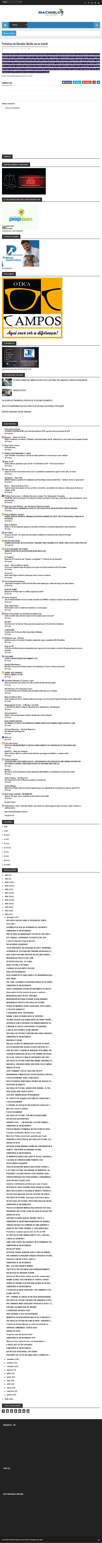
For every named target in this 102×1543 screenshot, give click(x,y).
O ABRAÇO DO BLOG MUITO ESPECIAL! (20, 968)
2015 (6, 900)
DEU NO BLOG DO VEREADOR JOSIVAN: (20, 1272)
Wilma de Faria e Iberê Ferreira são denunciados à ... (26, 1341)
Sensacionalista (11, 713)
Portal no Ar (9, 815)
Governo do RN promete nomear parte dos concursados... (28, 1276)
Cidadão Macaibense (12, 664)
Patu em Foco (10, 469)
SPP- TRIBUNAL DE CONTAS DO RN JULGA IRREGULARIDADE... (29, 1296)
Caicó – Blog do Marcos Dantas (17, 565)
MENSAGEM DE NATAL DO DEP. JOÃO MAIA (21, 995)
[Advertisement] (51, 130)
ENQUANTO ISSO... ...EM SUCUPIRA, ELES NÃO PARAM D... (27, 1122)
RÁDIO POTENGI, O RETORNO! (17, 964)
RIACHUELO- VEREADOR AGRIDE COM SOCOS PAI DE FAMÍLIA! (29, 1064)
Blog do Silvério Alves (13, 696)
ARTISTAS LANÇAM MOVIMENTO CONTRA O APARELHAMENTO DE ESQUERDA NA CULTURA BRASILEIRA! (40, 745)
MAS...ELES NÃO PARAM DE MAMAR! (19, 1266)
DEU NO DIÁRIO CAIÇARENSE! (17, 944)
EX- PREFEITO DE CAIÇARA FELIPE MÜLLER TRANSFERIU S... (28, 1098)
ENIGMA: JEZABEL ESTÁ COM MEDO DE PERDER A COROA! (27, 1279)
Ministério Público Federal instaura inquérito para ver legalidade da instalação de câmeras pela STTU (42, 788)
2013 (6, 907)
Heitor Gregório (11, 597)
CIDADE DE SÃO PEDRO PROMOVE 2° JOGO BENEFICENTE (27, 1228)
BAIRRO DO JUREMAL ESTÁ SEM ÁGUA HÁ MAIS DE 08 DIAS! (28, 1283)
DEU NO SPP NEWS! (13, 1248)
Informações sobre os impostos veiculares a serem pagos (26, 607)
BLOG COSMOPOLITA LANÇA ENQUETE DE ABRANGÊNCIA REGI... (29, 975)
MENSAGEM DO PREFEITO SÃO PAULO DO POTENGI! (25, 1002)
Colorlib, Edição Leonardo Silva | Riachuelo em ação (25, 1539)
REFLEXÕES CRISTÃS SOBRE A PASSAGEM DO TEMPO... (27, 920)
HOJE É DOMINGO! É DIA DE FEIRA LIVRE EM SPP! (24, 1070)
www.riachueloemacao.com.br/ (16, 811)
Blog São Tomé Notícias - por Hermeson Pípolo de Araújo (27, 506)
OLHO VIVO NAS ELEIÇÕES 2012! (18, 1180)
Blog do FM (9, 646)
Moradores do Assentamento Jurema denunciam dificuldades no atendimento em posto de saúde (40, 771)
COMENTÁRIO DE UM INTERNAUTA (18, 930)
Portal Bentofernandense (15, 581)
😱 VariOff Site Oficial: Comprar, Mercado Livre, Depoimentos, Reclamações (32, 707)
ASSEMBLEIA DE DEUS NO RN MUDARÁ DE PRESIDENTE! (26, 927)
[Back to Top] (98, 1539)
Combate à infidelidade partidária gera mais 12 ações (27, 1183)
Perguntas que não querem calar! (19, 1334)
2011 (6, 914)
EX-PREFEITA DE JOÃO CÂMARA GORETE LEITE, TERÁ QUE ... (28, 1235)
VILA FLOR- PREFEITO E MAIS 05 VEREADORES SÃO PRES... (28, 1057)
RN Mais (8, 769)
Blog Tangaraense (12, 605)
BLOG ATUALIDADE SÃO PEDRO (16, 549)
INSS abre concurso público (17, 1108)
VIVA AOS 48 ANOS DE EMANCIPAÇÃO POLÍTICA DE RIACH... (28, 1043)
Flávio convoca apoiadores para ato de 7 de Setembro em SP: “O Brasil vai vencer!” (35, 463)
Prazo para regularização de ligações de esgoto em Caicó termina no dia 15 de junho (35, 567)
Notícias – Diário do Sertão (15, 437)
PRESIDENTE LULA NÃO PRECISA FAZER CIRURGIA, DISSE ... (28, 1173)
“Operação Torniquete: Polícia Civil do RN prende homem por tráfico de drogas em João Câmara (39, 583)
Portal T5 (8, 573)
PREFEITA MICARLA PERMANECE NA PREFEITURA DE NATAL (28, 1129)
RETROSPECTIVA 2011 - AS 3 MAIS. (19, 961)
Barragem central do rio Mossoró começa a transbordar (25, 780)
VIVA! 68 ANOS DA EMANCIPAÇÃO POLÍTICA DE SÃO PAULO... (28, 934)
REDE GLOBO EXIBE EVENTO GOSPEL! (20, 1091)
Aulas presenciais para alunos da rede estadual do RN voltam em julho (30, 682)
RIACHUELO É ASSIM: (14, 1040)
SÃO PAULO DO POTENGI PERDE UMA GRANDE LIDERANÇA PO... (29, 1060)
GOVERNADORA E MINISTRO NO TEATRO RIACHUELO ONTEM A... (30, 1074)
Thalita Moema (10, 785)
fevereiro (10, 1391)
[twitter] (95, 2)
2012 (6, 910)
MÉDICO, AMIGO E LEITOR (14, 674)
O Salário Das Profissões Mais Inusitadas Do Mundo (23, 632)
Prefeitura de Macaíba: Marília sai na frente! (23, 1132)
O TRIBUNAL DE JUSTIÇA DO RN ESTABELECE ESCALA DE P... (28, 1105)
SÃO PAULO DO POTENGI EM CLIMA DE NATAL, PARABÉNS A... (29, 1320)
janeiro (9, 1394)
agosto (9, 1369)
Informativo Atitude (12, 429)
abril (8, 1384)
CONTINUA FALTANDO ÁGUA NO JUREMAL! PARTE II (25, 1218)
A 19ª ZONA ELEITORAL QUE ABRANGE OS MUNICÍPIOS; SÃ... (28, 1170)
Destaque (7, 844)
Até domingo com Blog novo (15, 731)
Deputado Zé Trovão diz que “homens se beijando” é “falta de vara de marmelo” (33, 559)
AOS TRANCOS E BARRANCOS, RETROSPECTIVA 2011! (26, 937)
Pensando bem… (10, 447)
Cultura (6, 839)
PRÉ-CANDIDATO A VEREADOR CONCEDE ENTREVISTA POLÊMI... (29, 1255)
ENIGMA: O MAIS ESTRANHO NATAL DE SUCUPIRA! (24, 1016)
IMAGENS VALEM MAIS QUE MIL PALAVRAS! (16, 411)
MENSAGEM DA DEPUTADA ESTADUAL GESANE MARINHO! (27, 999)
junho (9, 1377)
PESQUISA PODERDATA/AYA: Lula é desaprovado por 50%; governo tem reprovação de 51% (37, 431)
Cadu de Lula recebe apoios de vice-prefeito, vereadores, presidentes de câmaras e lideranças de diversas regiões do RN (44, 489)
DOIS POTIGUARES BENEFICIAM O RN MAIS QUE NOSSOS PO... (29, 1081)
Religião (6, 856)
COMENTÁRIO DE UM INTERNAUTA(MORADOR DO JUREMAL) (28, 1221)
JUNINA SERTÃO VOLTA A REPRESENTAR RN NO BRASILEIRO (25, 551)
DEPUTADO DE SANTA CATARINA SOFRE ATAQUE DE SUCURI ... (29, 1187)
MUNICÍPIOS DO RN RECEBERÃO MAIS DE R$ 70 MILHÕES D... (29, 1317)
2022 (7, 875)
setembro (10, 1366)
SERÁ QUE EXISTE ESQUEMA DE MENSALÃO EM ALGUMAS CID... (29, 1050)
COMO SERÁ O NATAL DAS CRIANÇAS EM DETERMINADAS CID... (29, 1242)
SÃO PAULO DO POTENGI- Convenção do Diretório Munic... (28, 1197)
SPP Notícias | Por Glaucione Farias (18, 688)
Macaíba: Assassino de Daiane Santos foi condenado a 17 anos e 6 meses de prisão (35, 666)
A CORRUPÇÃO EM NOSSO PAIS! (18, 1310)
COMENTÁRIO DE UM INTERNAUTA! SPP (20, 1337)
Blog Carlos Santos (12, 445)
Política (6, 852)
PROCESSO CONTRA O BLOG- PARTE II (20, 1259)
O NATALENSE (10, 630)
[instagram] (88, 2)
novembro (11, 1359)
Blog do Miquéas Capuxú (14, 514)
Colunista (7, 835)
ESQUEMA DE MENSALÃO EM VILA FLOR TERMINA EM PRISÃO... (29, 1053)
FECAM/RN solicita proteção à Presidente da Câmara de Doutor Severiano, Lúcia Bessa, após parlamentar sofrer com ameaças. (46, 499)
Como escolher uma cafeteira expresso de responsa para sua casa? (29, 615)
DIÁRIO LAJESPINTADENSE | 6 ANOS (18, 453)
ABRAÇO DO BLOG (13, 1067)
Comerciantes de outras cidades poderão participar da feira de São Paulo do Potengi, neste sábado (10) (43, 699)
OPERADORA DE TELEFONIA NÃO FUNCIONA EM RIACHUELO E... (29, 951)
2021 (6, 878)
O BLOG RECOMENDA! (14, 1101)
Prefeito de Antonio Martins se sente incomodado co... (28, 1324)
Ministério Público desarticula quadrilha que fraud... (27, 1136)
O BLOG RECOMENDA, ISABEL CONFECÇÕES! (22, 1077)
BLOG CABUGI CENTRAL (13, 721)
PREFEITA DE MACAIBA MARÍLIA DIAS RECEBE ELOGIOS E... (28, 1166)
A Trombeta (9, 557)
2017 (6, 893)
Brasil (5, 827)
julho (9, 1373)
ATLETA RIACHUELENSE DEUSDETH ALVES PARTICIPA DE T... (28, 1047)
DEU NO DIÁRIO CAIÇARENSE (16, 1163)
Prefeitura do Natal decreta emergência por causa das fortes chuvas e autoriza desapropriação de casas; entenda (44, 649)
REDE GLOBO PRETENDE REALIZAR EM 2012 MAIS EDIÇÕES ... (29, 954)
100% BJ (8, 737)
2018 (6, 889)
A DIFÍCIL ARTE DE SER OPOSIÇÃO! (19, 1344)
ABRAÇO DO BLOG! (19, 390)
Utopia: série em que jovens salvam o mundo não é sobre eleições (28, 715)
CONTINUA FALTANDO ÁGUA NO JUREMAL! (21, 1307)
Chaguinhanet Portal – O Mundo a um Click (21, 705)
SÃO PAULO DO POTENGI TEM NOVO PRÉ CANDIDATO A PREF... (29, 1300)
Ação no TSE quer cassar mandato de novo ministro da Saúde (27, 796)
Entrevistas (7, 848)
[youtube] (98, 2)
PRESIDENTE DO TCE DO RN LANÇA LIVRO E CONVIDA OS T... (28, 1354)
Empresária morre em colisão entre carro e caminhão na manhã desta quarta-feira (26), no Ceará (40, 471)
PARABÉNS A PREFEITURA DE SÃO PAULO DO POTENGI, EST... (29, 1139)
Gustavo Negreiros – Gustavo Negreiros (20, 729)
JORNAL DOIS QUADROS (13, 672)
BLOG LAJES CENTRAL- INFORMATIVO (18, 794)
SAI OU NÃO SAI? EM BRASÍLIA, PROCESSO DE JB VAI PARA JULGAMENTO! (27, 400)
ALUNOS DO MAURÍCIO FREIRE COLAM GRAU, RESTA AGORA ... (29, 1006)
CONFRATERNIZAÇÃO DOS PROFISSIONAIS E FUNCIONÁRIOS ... (29, 1177)
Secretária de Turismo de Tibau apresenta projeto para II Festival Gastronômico (34, 624)
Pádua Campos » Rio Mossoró (16, 777)
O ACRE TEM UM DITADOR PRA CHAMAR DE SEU (21, 658)
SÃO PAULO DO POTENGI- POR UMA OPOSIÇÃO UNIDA (26, 1115)
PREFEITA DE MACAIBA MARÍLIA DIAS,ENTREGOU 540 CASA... (29, 1207)
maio (9, 1380)
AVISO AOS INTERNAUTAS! (16, 971)
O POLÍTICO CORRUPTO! (15, 1009)
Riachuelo (7, 860)
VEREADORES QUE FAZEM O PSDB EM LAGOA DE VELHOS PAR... (29, 1211)
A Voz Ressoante (11, 743)
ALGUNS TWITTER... (13, 1293)
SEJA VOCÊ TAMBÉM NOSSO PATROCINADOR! (23, 1094)
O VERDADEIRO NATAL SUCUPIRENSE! (20, 1012)
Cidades (6, 831)
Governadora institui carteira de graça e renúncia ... (26, 992)
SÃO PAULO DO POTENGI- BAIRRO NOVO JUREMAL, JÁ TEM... (28, 1088)
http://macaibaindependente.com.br (17, 76)
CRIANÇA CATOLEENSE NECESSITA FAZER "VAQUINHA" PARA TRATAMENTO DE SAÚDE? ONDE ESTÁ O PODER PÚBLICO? (46, 543)
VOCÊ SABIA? (11, 978)
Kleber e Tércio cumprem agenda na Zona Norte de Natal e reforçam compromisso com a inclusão (40, 526)
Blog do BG (9, 461)
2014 (6, 903)
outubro (10, 1362)
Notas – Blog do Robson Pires (16, 485)
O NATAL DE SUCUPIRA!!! (15, 1238)
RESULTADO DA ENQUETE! (15, 1084)
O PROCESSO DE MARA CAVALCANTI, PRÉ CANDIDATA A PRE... (29, 1289)
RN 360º (8, 621)
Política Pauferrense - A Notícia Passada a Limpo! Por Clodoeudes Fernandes (35, 496)
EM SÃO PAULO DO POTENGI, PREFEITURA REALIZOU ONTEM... (29, 1201)
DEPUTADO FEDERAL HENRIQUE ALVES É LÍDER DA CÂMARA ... (29, 1252)
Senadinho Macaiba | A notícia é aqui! (19, 680)
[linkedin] (92, 2)
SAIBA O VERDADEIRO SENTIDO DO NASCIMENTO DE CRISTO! (28, 988)
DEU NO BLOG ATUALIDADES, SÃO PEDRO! (21, 1351)
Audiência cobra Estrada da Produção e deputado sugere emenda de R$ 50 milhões (35, 640)
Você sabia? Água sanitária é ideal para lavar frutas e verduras (28, 575)
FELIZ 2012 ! (10, 923)
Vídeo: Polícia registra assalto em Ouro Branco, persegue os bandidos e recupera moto (37, 753)
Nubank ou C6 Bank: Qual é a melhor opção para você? (24, 591)
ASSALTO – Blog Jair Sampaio (16, 751)
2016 (6, 896)
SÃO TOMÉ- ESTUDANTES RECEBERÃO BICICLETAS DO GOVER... (29, 982)
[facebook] (85, 2)
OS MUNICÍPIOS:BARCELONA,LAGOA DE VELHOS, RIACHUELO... (29, 1156)
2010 (6, 1399)
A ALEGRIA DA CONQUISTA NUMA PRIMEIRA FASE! (24, 1159)
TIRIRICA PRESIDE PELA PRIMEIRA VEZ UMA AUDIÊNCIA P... (28, 1225)
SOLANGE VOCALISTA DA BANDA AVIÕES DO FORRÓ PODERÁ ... (29, 1019)
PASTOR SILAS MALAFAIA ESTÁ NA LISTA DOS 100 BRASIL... (28, 1194)
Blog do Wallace (11, 524)
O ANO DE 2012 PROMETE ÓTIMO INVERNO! (22, 1029)
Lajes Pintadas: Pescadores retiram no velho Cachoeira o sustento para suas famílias (36, 455)
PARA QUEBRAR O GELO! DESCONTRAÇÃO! (22, 1313)
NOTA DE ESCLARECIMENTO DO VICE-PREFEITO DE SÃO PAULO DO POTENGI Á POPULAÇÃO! (33, 406)
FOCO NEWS (9, 656)
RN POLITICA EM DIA (12, 540)
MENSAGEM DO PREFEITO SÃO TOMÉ (19, 958)
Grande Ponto (10, 802)
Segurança (7, 865)
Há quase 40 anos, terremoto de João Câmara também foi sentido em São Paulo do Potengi (38, 534)
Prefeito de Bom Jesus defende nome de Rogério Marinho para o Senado (31, 690)
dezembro (11, 917)
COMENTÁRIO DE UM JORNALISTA (18, 1204)
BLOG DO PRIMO (11, 589)
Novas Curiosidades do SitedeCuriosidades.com (23, 613)
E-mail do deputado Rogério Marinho (20, 941)
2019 (6, 885)
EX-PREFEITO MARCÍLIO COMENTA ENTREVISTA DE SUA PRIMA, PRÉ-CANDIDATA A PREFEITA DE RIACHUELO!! (50, 380)
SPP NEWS (8, 532)
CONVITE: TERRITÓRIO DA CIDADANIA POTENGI (23, 1149)
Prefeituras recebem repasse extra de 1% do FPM (25, 1231)
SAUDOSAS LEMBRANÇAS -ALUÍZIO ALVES (21, 1327)
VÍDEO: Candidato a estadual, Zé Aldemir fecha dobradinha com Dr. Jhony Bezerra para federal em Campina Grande (46, 439)
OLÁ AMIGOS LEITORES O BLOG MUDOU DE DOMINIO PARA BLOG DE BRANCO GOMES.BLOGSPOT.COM (40, 723)
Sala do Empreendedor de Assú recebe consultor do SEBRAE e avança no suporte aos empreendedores (42, 599)
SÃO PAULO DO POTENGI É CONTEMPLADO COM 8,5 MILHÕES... (29, 1033)
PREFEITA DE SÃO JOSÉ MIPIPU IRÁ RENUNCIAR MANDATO (28, 1269)
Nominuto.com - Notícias (14, 638)
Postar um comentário (12, 107)
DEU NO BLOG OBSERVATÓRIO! (17, 1118)
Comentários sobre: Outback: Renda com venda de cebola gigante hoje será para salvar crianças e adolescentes (43, 806)
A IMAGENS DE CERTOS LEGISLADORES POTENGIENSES (26, 1026)
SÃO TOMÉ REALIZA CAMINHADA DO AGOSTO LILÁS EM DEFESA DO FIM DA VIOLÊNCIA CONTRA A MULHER (41, 508)
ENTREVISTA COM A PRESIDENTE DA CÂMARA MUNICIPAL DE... (29, 1023)
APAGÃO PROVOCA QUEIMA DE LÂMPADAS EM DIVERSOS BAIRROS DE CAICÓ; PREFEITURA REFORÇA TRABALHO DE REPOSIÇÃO (44, 517)
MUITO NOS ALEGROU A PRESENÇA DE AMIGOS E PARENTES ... (29, 1190)
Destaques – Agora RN (13, 477)
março (9, 1387)
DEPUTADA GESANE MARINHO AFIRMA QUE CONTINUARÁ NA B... (29, 1146)
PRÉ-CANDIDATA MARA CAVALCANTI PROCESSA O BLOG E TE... (29, 1303)
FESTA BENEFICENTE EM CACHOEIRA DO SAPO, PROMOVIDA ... (29, 947)
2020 (7, 882)
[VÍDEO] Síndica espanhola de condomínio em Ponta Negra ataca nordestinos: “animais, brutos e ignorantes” (44, 479)
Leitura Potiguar (11, 759)
